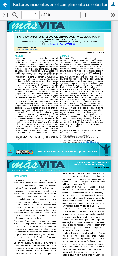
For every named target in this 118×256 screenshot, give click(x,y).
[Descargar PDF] (113, 5)
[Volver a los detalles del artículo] (5, 5)
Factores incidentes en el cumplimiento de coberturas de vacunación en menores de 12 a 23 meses (65, 5)
